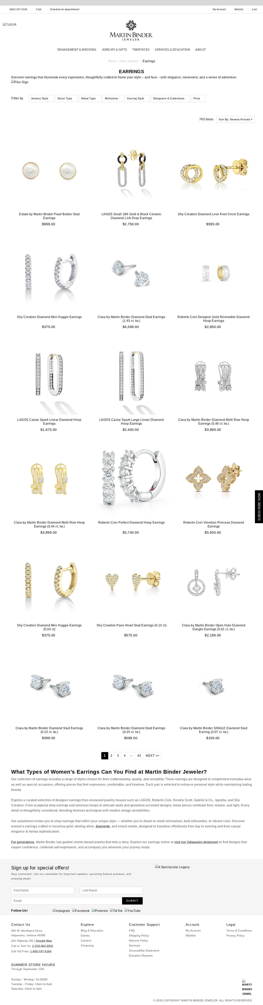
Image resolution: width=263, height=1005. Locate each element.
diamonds (103, 826)
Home (112, 61)
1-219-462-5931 (42, 945)
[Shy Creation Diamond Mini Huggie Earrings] (49, 273)
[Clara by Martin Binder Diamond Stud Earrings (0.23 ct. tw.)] (131, 684)
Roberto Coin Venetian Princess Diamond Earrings (213, 524)
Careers (86, 940)
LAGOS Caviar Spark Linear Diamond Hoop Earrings (49, 421)
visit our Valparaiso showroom (196, 842)
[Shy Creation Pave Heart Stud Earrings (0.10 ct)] (131, 581)
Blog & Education (92, 930)
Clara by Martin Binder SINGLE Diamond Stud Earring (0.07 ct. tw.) (213, 730)
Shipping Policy (139, 935)
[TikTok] (116, 910)
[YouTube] (133, 910)
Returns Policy (138, 940)
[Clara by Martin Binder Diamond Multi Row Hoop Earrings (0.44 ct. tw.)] (49, 478)
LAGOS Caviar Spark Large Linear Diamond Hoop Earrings (131, 421)
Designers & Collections (168, 98)
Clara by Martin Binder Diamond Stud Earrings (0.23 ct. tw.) (131, 730)
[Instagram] (61, 910)
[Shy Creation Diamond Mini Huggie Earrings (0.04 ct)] (49, 581)
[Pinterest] (100, 910)
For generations (22, 842)
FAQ (132, 930)
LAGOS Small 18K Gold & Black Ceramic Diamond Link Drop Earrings (131, 216)
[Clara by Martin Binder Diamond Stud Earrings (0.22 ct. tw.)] (49, 684)
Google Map (44, 940)
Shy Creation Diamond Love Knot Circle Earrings (213, 214)
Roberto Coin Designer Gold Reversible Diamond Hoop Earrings (214, 318)
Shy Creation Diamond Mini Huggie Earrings (49, 317)
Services (134, 945)
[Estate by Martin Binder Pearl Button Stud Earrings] (49, 170)
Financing (87, 945)
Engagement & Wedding (76, 49)
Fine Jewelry (129, 61)
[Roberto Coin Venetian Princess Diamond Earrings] (213, 478)
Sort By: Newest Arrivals (234, 119)
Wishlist (191, 935)
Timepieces (141, 49)
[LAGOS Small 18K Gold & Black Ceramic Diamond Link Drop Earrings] (131, 170)
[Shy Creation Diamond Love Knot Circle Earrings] (213, 170)
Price (196, 98)
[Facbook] (81, 910)
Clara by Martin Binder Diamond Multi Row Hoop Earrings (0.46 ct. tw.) (213, 421)
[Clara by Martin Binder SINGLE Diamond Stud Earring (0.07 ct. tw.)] (213, 684)
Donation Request (140, 955)
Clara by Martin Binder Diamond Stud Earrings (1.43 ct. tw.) (131, 318)
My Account (193, 930)
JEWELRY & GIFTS (114, 49)
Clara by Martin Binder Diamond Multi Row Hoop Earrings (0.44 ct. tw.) (49, 524)
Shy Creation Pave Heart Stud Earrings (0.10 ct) (132, 625)
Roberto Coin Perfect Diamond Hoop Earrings (131, 522)
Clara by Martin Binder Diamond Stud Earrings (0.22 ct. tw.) (49, 730)
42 (139, 755)
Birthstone (111, 98)
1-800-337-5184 (40, 951)
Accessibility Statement (144, 950)
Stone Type (64, 98)
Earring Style (135, 98)
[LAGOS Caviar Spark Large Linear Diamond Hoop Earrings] (131, 376)
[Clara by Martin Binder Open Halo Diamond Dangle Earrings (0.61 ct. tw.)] (213, 581)
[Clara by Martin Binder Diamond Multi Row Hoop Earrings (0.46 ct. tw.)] (213, 376)
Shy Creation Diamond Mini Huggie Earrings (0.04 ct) (49, 627)
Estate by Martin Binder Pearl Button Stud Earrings (49, 216)
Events (85, 935)
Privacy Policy (235, 935)
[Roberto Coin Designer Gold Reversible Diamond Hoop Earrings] (213, 273)
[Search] (202, 9)
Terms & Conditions (239, 930)
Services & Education (172, 49)
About (200, 49)
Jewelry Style (39, 98)
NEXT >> (152, 755)
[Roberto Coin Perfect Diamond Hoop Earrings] (131, 478)
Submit (132, 900)
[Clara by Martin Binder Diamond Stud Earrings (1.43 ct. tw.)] (131, 273)
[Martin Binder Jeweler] (131, 30)
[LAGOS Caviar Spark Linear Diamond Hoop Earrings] (49, 376)
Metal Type (88, 98)
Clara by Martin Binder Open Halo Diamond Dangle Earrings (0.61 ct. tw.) (213, 627)
